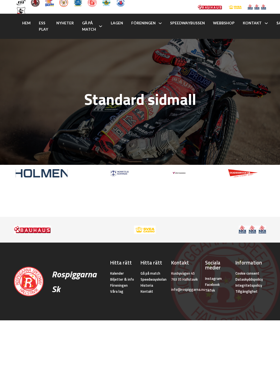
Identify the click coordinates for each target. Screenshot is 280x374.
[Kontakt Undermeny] (266, 23)
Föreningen (143, 23)
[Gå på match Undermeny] (101, 26)
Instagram (213, 278)
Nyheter (65, 23)
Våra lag (116, 291)
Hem (26, 23)
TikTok (210, 290)
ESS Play (43, 26)
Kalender (117, 273)
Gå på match (89, 26)
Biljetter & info (122, 279)
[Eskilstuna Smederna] (21, 10)
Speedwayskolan (154, 279)
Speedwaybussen (187, 23)
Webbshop (224, 23)
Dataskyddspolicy (249, 279)
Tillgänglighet (246, 291)
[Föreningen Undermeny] (160, 23)
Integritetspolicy (248, 285)
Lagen (117, 23)
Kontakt (252, 23)
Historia (147, 285)
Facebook (212, 284)
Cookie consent (247, 273)
